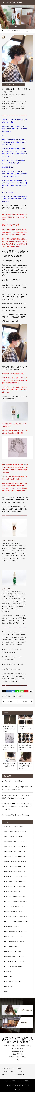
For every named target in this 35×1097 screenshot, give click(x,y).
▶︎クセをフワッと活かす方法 (12, 891)
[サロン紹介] (17, 1018)
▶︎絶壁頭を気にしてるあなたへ (12, 951)
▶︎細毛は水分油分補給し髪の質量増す (14, 941)
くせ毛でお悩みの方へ (8, 1068)
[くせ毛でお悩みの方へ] (17, 1005)
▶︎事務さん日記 (8, 976)
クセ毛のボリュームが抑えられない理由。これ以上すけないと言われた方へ (17, 788)
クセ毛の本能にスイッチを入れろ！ (13, 781)
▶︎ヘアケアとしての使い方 (11, 946)
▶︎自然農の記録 (8, 986)
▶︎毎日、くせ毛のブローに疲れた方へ (14, 836)
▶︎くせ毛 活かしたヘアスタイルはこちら (15, 846)
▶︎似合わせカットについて (11, 926)
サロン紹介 (21, 1071)
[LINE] (17, 691)
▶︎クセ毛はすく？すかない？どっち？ (14, 866)
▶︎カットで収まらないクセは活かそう (14, 856)
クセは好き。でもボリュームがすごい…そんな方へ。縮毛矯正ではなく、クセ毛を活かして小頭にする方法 (17, 806)
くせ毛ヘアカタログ (7, 1071)
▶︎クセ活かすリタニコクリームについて (15, 881)
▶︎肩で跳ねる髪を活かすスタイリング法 (15, 841)
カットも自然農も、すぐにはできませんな (15, 815)
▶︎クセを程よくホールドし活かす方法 (14, 886)
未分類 (5, 991)
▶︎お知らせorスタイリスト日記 (12, 981)
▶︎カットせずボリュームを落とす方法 (14, 851)
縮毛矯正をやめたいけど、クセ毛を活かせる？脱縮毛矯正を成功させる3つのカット (17, 796)
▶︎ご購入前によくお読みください (13, 826)
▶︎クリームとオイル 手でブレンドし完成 (15, 876)
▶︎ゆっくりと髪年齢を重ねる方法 (13, 966)
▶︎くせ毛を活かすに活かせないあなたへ (13, 84)
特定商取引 (21, 1074)
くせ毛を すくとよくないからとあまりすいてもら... (25, 729)
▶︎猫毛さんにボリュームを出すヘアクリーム (16, 921)
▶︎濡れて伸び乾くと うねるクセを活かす (15, 871)
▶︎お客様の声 (7, 971)
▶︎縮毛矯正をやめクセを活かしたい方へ (15, 861)
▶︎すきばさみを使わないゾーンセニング (15, 931)
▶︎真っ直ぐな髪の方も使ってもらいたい (15, 901)
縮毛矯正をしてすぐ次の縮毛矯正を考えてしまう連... (25, 766)
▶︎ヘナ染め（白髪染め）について (13, 936)
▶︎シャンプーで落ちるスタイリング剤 (14, 961)
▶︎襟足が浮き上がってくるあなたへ (14, 956)
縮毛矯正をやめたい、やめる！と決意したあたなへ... (9, 747)
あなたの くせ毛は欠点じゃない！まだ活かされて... (25, 747)
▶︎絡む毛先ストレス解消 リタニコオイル (15, 896)
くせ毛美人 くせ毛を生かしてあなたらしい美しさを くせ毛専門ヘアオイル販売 (17, 1039)
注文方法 (4, 1074)
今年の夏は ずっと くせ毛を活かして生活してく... (9, 766)
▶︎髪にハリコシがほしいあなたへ (13, 911)
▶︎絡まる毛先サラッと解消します (13, 906)
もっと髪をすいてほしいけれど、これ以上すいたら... (9, 729)
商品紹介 (20, 1068)
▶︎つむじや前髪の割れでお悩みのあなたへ (16, 916)
